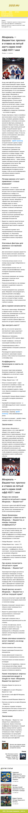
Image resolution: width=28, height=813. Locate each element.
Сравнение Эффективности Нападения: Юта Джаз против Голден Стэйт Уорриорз (19, 776)
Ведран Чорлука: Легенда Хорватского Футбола (19, 800)
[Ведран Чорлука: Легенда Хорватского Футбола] (6, 801)
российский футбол (7, 16)
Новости (3, 12)
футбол (17, 12)
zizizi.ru (14, 5)
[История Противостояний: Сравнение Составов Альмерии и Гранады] (6, 789)
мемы (10, 12)
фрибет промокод (17, 141)
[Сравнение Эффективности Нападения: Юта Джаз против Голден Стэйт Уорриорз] (6, 777)
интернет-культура (6, 14)
